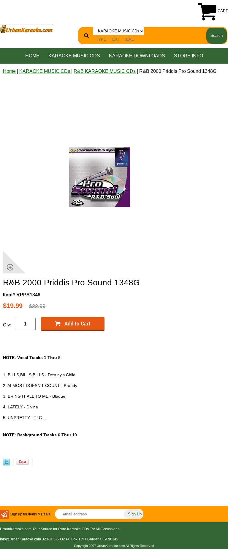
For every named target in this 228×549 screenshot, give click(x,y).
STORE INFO (188, 55)
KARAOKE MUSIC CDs (74, 55)
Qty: (7, 324)
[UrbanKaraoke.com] (26, 28)
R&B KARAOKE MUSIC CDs (105, 71)
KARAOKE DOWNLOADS (137, 55)
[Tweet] (6, 463)
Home (32, 55)
